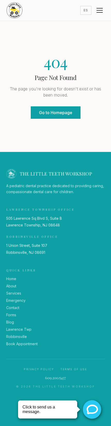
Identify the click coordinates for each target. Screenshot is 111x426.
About (11, 286)
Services (13, 293)
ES (86, 10)
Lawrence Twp (18, 329)
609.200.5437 (55, 377)
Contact (12, 307)
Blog (10, 322)
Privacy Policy (39, 369)
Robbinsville (16, 336)
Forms (11, 315)
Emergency (16, 300)
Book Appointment (22, 344)
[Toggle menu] (99, 10)
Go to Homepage (55, 112)
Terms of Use (73, 369)
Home (11, 279)
